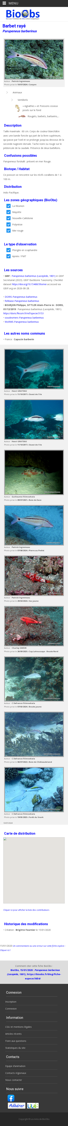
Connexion (11, 1008)
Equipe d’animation (15, 1066)
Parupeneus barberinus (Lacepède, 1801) (33, 275)
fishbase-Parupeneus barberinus (22, 300)
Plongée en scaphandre (24, 250)
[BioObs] (20, 13)
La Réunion (18, 205)
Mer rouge (17, 230)
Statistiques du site (15, 1047)
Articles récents (13, 1033)
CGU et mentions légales (18, 1026)
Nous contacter (13, 1079)
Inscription (10, 1001)
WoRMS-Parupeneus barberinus (22, 321)
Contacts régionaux (15, 1073)
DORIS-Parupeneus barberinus (21, 296)
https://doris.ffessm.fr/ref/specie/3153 (23, 313)
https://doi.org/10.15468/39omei (29, 284)
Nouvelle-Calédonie (22, 218)
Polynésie (17, 224)
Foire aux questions (15, 1040)
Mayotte (16, 212)
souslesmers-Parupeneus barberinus (24, 317)
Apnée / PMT (19, 256)
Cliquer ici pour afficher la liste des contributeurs (26, 910)
